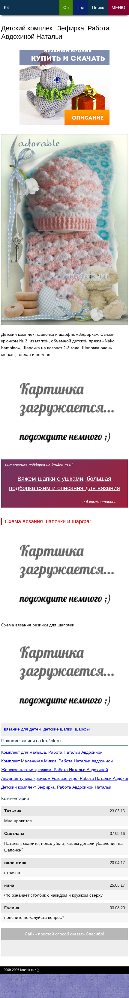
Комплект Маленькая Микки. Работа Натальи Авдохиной (57, 761)
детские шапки (58, 729)
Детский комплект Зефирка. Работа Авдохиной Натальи (56, 787)
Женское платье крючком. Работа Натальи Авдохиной (54, 769)
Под (80, 7)
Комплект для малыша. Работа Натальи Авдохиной (52, 752)
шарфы (82, 729)
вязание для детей (22, 729)
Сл (66, 7)
